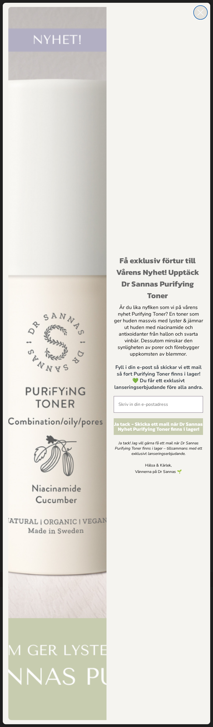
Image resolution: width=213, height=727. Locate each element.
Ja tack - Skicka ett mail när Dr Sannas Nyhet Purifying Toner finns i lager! (158, 426)
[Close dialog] (200, 12)
